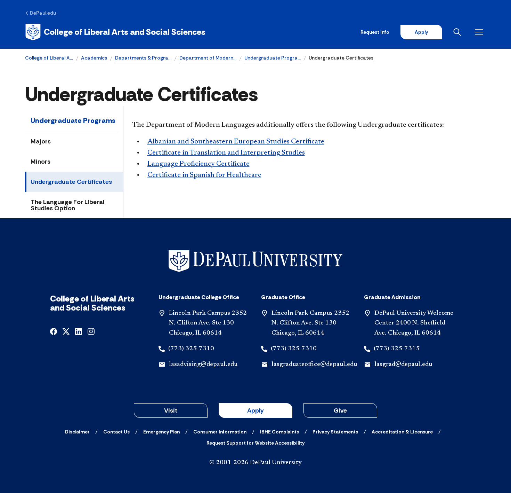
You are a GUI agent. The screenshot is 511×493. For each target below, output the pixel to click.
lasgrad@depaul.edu (403, 364)
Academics (94, 58)
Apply (421, 32)
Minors (40, 161)
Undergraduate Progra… (272, 58)
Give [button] (340, 410)
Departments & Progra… (143, 58)
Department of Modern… (207, 58)
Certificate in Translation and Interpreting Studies (226, 152)
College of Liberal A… (49, 58)
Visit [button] (171, 410)
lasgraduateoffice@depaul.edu (314, 364)
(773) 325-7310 (191, 349)
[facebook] (53, 331)
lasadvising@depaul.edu (203, 364)
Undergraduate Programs (73, 120)
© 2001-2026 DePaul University (255, 463)
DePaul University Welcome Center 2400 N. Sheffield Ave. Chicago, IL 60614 (413, 323)
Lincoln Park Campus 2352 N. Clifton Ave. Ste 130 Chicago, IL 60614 (208, 323)
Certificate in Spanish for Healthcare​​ (204, 175)
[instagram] (91, 331)
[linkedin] (78, 331)
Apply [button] (255, 410)
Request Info (374, 32)
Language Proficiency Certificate (198, 164)
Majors (41, 141)
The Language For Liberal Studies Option (67, 205)
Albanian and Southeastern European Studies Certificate (235, 141)
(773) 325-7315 (397, 349)
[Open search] (458, 32)
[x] (66, 331)
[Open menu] (480, 32)
